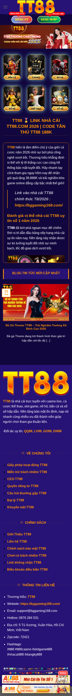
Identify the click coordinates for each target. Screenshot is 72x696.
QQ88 (28, 431)
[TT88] (36, 7)
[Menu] (5, 7)
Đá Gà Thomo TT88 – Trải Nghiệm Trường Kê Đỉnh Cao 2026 (36, 327)
